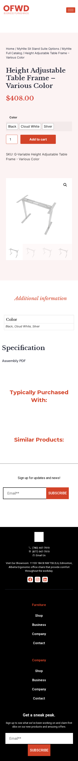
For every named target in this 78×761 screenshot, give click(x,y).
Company (39, 634)
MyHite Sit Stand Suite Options (38, 49)
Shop (39, 616)
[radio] (12, 126)
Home (10, 49)
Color (13, 117)
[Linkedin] (45, 579)
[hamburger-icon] (70, 10)
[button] (65, 184)
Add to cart (38, 139)
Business (39, 625)
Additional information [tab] (41, 298)
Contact (39, 643)
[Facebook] (30, 579)
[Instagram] (37, 579)
